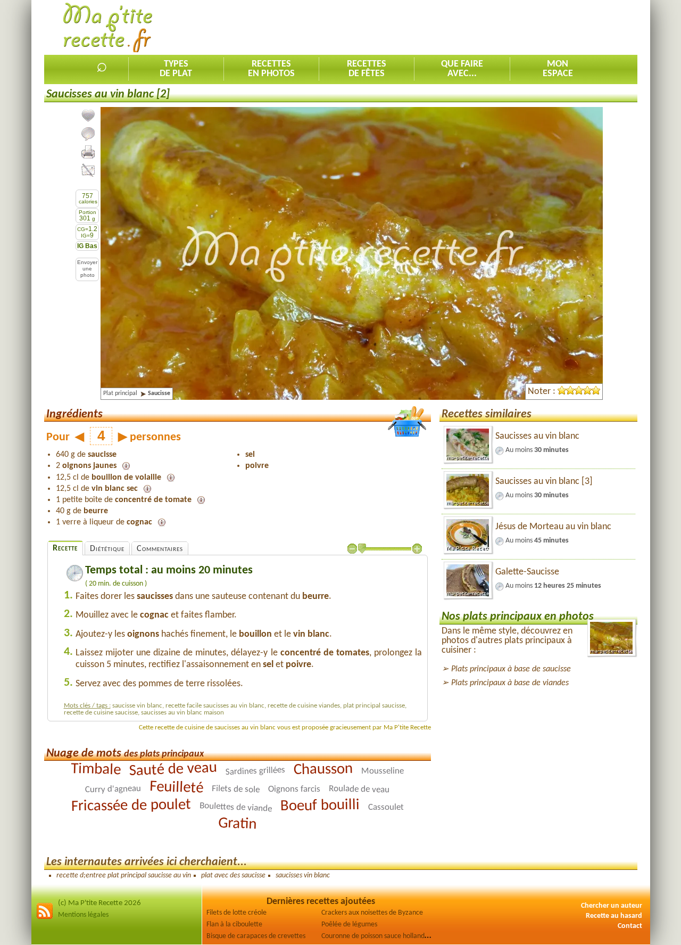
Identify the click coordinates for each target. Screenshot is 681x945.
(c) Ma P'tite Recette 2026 (99, 903)
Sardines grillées (256, 771)
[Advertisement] (443, 27)
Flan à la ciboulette (234, 924)
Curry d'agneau (113, 789)
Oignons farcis (294, 789)
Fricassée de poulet (131, 806)
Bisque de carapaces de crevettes (255, 936)
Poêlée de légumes (349, 924)
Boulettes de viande (236, 807)
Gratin (237, 824)
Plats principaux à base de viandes (510, 683)
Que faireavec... (462, 69)
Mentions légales (83, 915)
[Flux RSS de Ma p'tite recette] (45, 918)
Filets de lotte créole (236, 913)
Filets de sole (236, 789)
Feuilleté (177, 787)
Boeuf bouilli (320, 806)
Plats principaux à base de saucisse (511, 669)
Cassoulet (386, 807)
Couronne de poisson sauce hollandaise (378, 936)
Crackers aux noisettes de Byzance (372, 913)
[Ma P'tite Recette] (108, 28)
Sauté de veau (173, 769)
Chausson (323, 769)
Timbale (96, 769)
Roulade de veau (359, 789)
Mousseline (382, 771)
